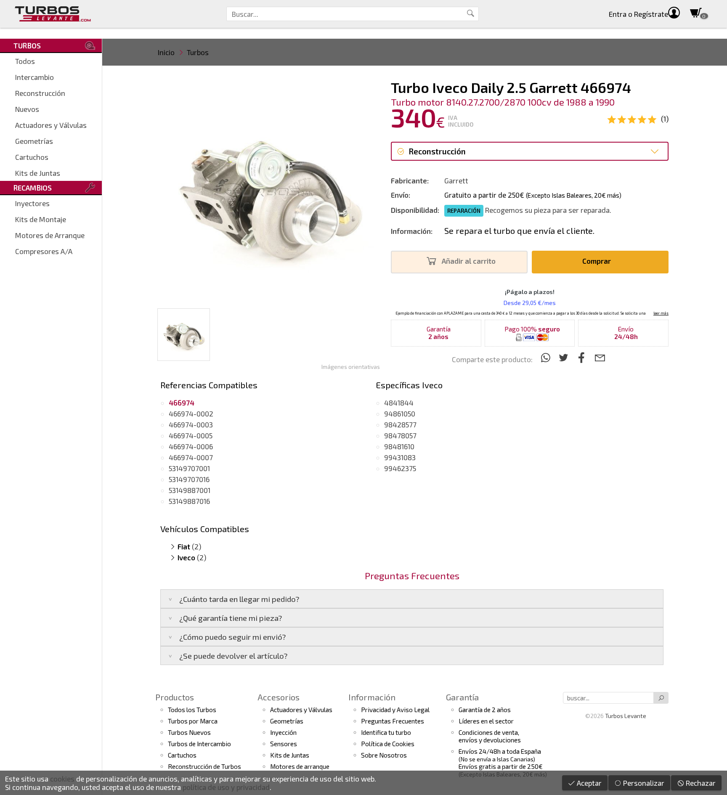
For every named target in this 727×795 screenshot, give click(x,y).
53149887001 (189, 490)
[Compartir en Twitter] (564, 357)
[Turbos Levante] (52, 14)
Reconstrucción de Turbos (204, 766)
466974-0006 (191, 446)
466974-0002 (191, 413)
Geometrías (34, 141)
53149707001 (189, 468)
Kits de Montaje (40, 219)
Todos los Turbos (192, 709)
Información (371, 697)
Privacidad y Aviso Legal (395, 709)
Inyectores (32, 203)
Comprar (597, 261)
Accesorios (278, 697)
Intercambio (34, 77)
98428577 (400, 424)
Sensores (283, 743)
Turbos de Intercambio (199, 743)
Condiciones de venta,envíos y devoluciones (490, 736)
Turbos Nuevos (189, 732)
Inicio (166, 52)
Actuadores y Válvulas (51, 125)
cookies (62, 778)
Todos (25, 61)
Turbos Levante (625, 715)
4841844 (399, 402)
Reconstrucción (40, 93)
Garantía (462, 697)
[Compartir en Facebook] (583, 357)
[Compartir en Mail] (600, 357)
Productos (174, 697)
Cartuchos (31, 157)
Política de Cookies (387, 743)
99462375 (400, 468)
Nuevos (27, 109)
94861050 (399, 413)
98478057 (400, 435)
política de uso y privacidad (226, 787)
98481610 (399, 446)
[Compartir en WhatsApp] (546, 357)
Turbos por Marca (193, 721)
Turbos (198, 52)
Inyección (283, 732)
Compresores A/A (43, 251)
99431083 (400, 457)
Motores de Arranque (50, 235)
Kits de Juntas (37, 173)
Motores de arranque (299, 766)
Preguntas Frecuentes (392, 721)
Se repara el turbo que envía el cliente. (519, 230)
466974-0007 (191, 457)
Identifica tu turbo (386, 732)
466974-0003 (191, 424)
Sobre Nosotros (384, 755)
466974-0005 (190, 435)
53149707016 (189, 479)
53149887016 (189, 501)
